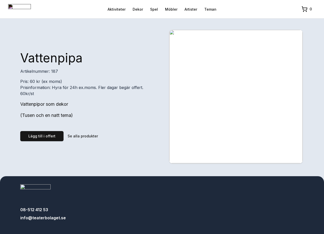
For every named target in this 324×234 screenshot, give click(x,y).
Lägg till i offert (41, 136)
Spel (154, 9)
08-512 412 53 (34, 209)
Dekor (138, 9)
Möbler (171, 9)
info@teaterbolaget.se (43, 217)
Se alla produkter (83, 136)
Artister (191, 9)
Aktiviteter (117, 9)
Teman (210, 9)
